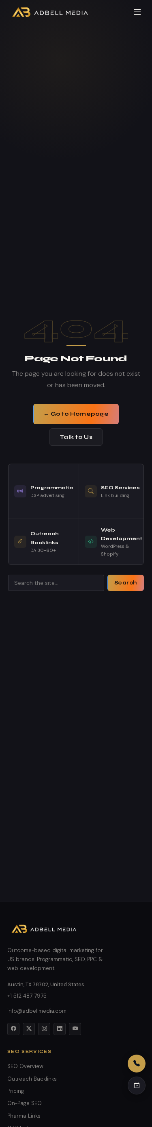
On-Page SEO (24, 1103)
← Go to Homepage (76, 413)
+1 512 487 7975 (27, 995)
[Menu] (137, 12)
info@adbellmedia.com (36, 1010)
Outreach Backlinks (32, 1078)
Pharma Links (24, 1115)
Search (125, 583)
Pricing (15, 1091)
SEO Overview (25, 1066)
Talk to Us (76, 437)
